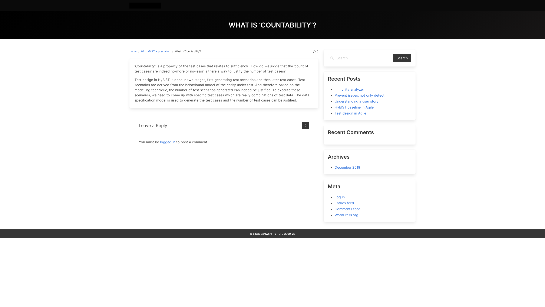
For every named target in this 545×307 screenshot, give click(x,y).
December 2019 (347, 167)
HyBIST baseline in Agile (354, 107)
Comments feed (347, 209)
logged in (167, 142)
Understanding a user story (357, 101)
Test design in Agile (350, 113)
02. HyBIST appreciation (155, 51)
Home (132, 51)
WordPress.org (346, 215)
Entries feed (344, 203)
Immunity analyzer (349, 89)
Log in (340, 197)
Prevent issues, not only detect (359, 95)
